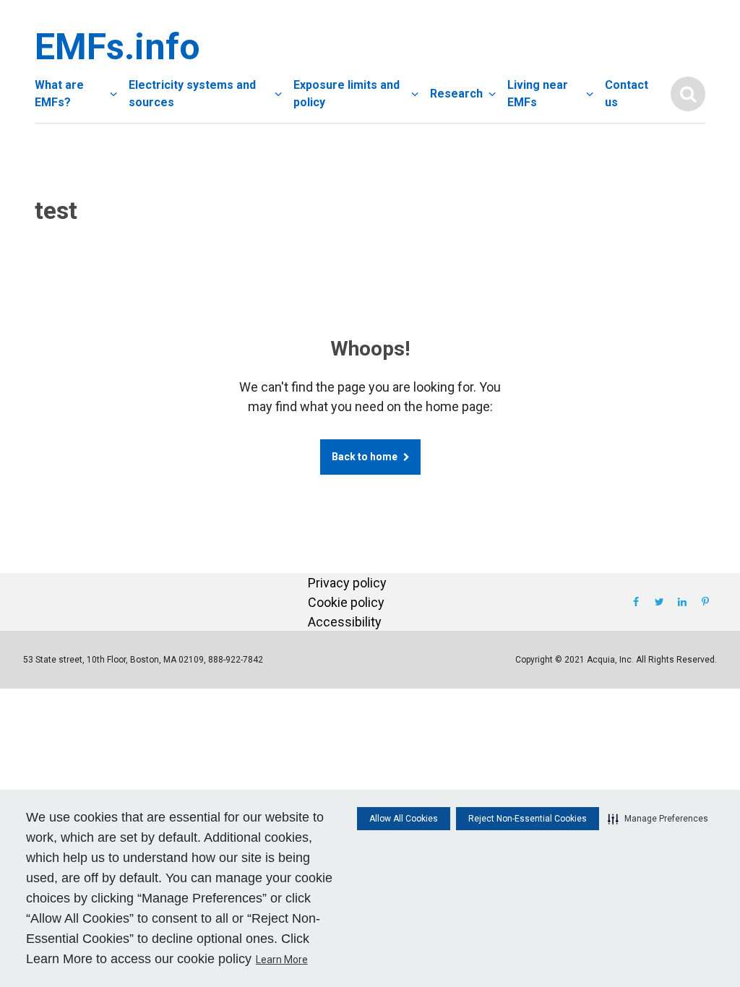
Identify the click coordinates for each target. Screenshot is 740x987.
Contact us (626, 93)
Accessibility (345, 621)
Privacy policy (347, 582)
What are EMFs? (59, 93)
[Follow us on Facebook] (636, 601)
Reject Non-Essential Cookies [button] (527, 819)
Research (456, 93)
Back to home (364, 456)
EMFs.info (114, 47)
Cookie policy (346, 602)
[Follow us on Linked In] (682, 601)
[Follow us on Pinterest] (705, 601)
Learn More (282, 959)
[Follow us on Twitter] (659, 601)
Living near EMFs (537, 93)
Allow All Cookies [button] (403, 819)
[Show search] (688, 94)
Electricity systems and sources (192, 93)
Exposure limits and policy (346, 93)
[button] (658, 818)
